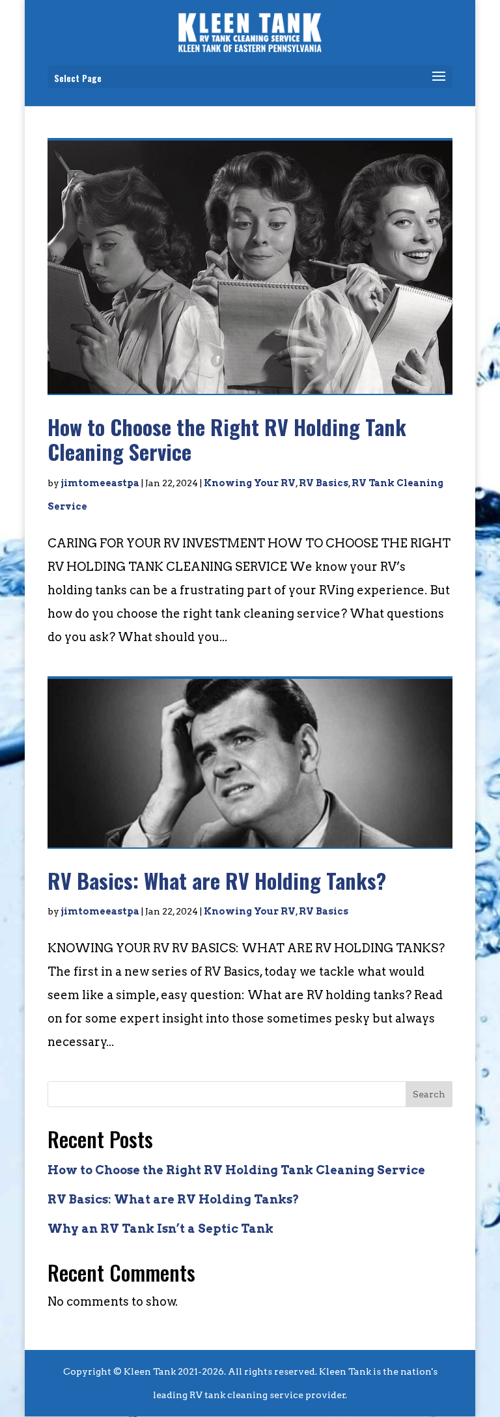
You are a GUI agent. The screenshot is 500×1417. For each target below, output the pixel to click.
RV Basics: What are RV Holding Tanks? (217, 880)
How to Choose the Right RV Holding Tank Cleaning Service (227, 439)
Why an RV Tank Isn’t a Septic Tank (160, 1228)
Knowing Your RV (250, 483)
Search (429, 1094)
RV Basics (323, 483)
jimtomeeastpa (100, 483)
